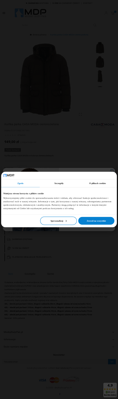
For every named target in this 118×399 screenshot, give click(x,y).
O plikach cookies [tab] (97, 183)
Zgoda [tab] (20, 183)
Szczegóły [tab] (59, 183)
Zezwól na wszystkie (96, 221)
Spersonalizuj (57, 221)
